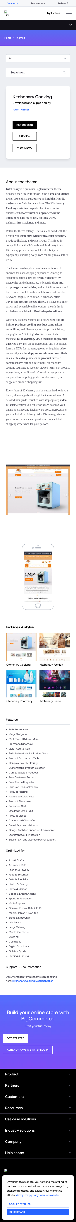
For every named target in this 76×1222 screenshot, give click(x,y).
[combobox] (38, 72)
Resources (14, 1108)
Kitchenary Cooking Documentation (32, 980)
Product (11, 1074)
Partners (12, 1085)
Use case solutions (20, 1119)
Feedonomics (38, 3)
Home (7, 37)
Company (13, 1141)
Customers (14, 1096)
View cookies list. (49, 1195)
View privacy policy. (27, 1195)
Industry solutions (20, 1130)
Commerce (12, 3)
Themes (20, 37)
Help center (14, 1153)
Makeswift (63, 3)
